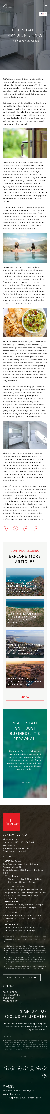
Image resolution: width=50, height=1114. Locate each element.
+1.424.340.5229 (10, 845)
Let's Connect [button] (25, 782)
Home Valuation (11, 995)
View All (25, 697)
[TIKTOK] (25, 1068)
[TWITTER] (32, 1068)
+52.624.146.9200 (15, 842)
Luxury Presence (11, 1094)
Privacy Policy (10, 1001)
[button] (43, 14)
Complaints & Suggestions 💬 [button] (21, 978)
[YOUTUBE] (38, 1068)
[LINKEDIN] (19, 1068)
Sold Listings (10, 992)
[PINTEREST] (44, 1075)
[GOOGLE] (44, 1068)
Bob (32, 94)
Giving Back (9, 998)
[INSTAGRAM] (12, 1068)
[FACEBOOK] (6, 1068)
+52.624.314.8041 (21, 848)
